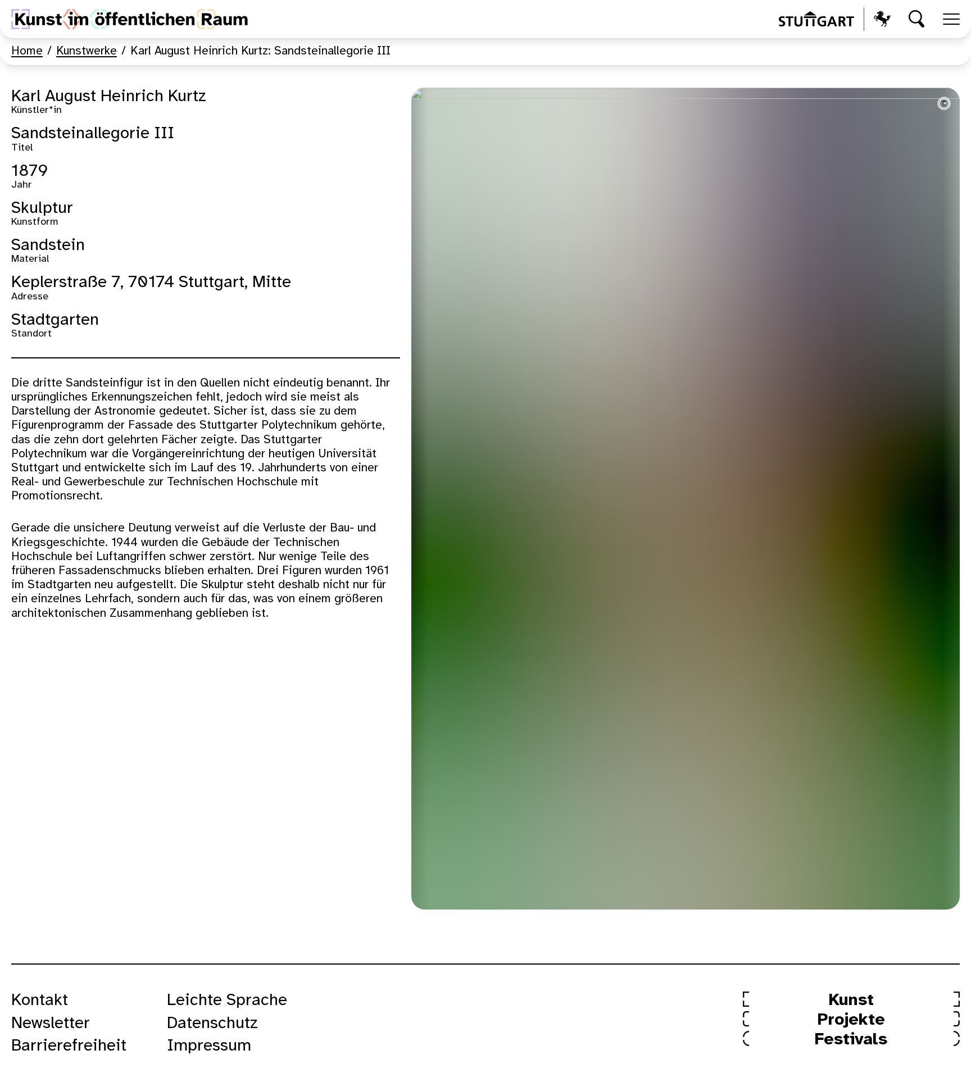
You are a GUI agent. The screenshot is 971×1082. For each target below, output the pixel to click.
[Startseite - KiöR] (129, 19)
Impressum (209, 1046)
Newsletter (50, 1024)
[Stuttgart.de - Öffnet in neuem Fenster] (835, 19)
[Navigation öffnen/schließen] (951, 19)
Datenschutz (212, 1024)
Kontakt (39, 1001)
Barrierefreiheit (68, 1046)
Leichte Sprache (227, 1001)
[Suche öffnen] (917, 19)
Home (27, 51)
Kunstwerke (86, 51)
